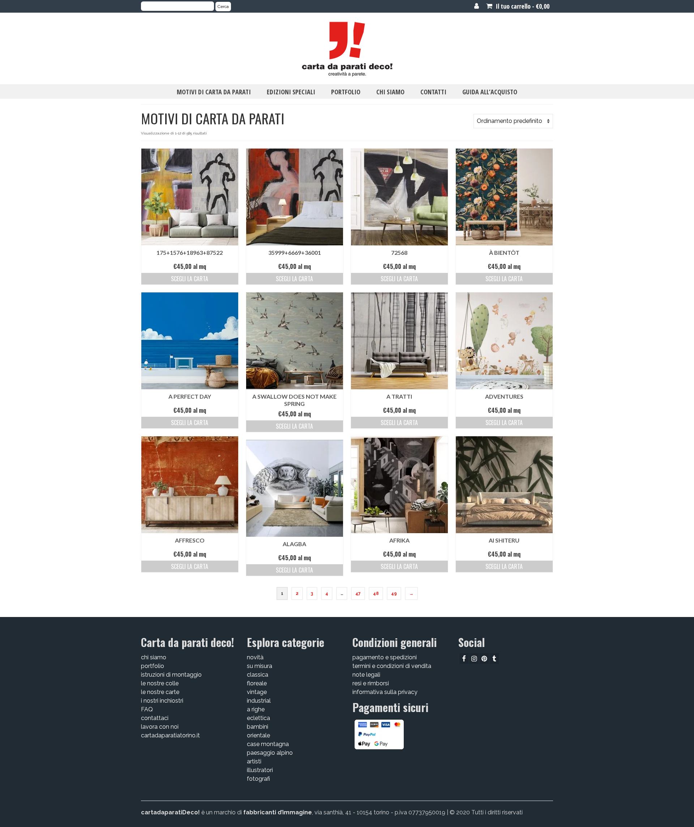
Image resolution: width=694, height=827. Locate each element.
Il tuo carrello (521, 6)
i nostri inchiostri (162, 700)
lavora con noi (160, 726)
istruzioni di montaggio (171, 674)
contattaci (154, 718)
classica (257, 674)
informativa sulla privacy (384, 692)
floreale (257, 683)
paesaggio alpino (270, 752)
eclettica (258, 718)
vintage (257, 692)
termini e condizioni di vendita (391, 666)
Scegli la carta (189, 278)
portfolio (152, 666)
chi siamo (153, 657)
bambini (257, 726)
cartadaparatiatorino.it (170, 735)
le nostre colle (160, 683)
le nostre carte (160, 692)
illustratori (260, 770)
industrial (259, 700)
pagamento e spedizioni (384, 657)
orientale (258, 735)
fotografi (258, 778)
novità (255, 657)
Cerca (223, 6)
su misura (259, 666)
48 (376, 593)
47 (358, 593)
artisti (254, 761)
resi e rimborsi (370, 683)
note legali (366, 674)
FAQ (147, 709)
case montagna (268, 744)
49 (394, 593)
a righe (256, 709)
